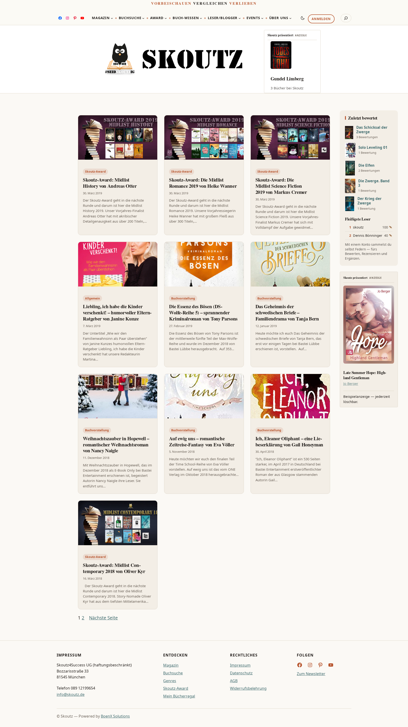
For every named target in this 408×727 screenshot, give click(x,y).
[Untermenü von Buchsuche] (143, 18)
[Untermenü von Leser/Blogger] (239, 18)
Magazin (170, 665)
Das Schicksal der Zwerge (371, 129)
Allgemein (92, 298)
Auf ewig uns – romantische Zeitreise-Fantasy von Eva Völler (201, 441)
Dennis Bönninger (367, 235)
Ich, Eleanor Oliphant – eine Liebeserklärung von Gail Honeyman (289, 441)
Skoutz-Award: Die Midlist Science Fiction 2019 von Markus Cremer (281, 186)
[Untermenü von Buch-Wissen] (201, 18)
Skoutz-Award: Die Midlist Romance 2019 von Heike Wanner (203, 183)
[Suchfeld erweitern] (346, 18)
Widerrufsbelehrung (248, 688)
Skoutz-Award (95, 172)
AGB (234, 680)
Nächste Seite (103, 618)
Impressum (240, 665)
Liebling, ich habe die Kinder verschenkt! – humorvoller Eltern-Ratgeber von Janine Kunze (117, 312)
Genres (169, 680)
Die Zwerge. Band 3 (374, 183)
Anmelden (321, 19)
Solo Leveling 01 (372, 147)
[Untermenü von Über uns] (290, 18)
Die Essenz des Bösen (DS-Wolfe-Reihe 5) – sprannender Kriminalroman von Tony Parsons (203, 312)
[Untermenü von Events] (262, 18)
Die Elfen (366, 165)
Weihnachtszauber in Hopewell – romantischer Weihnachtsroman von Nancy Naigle (116, 444)
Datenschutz (241, 673)
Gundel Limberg (287, 79)
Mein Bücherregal (179, 696)
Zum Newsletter (311, 673)
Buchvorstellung (183, 298)
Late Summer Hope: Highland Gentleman (364, 375)
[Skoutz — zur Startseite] (173, 59)
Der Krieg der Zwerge (369, 200)
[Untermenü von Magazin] (112, 18)
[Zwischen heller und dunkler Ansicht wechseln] (303, 18)
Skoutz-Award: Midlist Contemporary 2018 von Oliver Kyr (114, 568)
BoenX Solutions (115, 716)
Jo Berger (350, 383)
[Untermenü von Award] (166, 18)
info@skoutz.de (71, 694)
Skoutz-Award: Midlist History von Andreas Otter (109, 183)
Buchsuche (173, 673)
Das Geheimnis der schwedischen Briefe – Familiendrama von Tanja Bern (287, 312)
